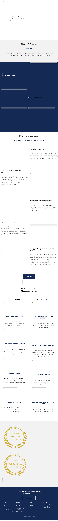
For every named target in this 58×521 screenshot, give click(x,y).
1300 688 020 (19, 505)
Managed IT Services (48, 504)
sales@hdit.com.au (19, 509)
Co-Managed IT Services (49, 506)
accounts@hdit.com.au (20, 508)
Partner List (32, 505)
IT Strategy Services (48, 508)
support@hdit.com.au (20, 507)
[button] (53, 3)
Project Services (47, 507)
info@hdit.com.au (19, 511)
